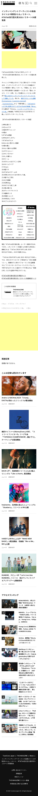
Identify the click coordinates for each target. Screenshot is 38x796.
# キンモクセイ (21, 304)
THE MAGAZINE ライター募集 (19, 780)
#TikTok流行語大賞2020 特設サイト (14, 276)
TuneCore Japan (9, 756)
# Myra (4, 304)
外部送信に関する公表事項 (19, 784)
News (32, 756)
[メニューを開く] (35, 3)
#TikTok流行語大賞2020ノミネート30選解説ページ (19, 278)
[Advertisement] (19, 59)
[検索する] (30, 3)
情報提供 (19, 773)
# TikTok (11, 304)
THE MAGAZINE (22, 756)
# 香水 (28, 308)
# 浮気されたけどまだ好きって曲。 (13, 308)
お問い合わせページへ (19, 770)
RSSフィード (19, 777)
